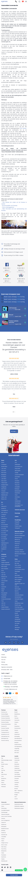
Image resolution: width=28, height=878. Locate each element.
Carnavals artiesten (19, 595)
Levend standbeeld (5, 804)
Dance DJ (17, 547)
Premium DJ (4, 518)
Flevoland (17, 778)
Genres (3, 756)
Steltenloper (17, 464)
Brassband (3, 474)
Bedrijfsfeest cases (19, 603)
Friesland (16, 786)
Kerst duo (17, 586)
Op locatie (17, 623)
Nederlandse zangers (19, 808)
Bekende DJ (17, 541)
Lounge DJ (3, 514)
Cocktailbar (3, 836)
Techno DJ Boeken (19, 549)
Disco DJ (3, 516)
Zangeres (3, 560)
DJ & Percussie (4, 530)
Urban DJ (17, 545)
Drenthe (16, 780)
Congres (16, 722)
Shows (16, 478)
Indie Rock (3, 784)
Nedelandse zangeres (19, 806)
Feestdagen (17, 571)
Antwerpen (17, 792)
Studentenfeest (18, 744)
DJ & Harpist (4, 538)
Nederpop (3, 786)
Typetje (16, 472)
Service (16, 625)
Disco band (3, 480)
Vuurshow (17, 480)
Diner (16, 724)
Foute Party (3, 848)
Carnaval (17, 593)
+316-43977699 (14, 686)
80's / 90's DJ (4, 512)
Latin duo (3, 578)
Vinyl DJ (3, 540)
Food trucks (17, 561)
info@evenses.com (12, 689)
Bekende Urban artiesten (20, 553)
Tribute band (4, 482)
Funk (2, 776)
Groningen (17, 772)
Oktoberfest (17, 619)
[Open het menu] (26, 1)
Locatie (16, 756)
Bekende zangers (19, 533)
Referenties (3, 657)
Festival (16, 730)
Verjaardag (17, 748)
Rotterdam (17, 764)
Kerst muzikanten (18, 577)
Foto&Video (18, 520)
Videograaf (17, 528)
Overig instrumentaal (6, 599)
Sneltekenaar (18, 501)
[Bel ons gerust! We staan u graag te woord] (16, 1)
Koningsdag (17, 736)
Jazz (2, 768)
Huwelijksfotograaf (5, 810)
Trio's (2, 601)
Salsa (2, 766)
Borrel (16, 716)
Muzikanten (4, 556)
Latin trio (3, 603)
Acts (16, 462)
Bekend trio (17, 539)
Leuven (16, 798)
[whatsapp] (10, 642)
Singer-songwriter (5, 562)
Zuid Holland (17, 774)
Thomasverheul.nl (5, 732)
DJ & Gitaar (3, 536)
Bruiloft (16, 613)
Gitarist (2, 582)
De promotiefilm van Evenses (9, 205)
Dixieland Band (4, 484)
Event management (5, 820)
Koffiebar (3, 830)
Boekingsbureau (4, 738)
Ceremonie (17, 720)
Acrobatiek (17, 486)
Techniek (17, 615)
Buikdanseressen (5, 828)
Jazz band (3, 468)
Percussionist (4, 592)
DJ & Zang (3, 528)
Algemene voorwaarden (6, 667)
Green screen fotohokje (6, 816)
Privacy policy (4, 664)
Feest (16, 710)
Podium (2, 838)
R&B (2, 772)
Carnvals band (18, 597)
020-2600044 (14, 681)
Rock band (3, 472)
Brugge (16, 794)
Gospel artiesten (5, 607)
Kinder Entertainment (19, 609)
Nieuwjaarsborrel (18, 738)
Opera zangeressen (5, 564)
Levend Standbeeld (19, 474)
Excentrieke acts (18, 466)
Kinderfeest (17, 492)
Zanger (3, 558)
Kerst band (3, 488)
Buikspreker (3, 850)
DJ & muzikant (4, 524)
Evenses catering (5, 740)
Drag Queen (17, 468)
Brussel (16, 788)
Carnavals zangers (19, 599)
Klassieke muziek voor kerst (20, 584)
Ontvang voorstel (14, 875)
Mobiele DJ (3, 549)
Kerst (16, 573)
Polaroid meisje (18, 526)
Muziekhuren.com (5, 734)
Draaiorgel (3, 597)
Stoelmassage (4, 812)
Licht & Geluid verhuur (20, 569)
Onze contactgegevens (8, 207)
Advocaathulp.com (5, 736)
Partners (3, 710)
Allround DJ (3, 506)
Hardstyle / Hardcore (19, 551)
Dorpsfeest (17, 726)
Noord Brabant (18, 776)
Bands (2, 462)
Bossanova (3, 778)
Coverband (3, 464)
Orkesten (3, 490)
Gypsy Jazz (4, 497)
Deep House (4, 774)
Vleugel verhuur (4, 842)
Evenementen (17, 728)
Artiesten (3, 554)
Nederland (17, 758)
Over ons (3, 659)
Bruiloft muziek (4, 764)
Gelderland (17, 768)
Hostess (3, 818)
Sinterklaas (17, 497)
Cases (16, 601)
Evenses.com (4, 712)
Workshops (17, 627)
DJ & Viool (3, 532)
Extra (16, 559)
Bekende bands (18, 537)
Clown (16, 494)
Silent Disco (4, 545)
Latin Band (3, 478)
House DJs (17, 543)
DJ (2, 502)
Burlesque (17, 488)
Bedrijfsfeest (17, 621)
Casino (16, 516)
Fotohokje (17, 513)
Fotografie (17, 522)
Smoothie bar (4, 834)
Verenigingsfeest (18, 746)
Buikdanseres (18, 490)
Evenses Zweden (5, 722)
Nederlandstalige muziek (6, 760)
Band (2, 460)
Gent (16, 796)
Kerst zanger (4, 566)
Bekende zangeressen (20, 535)
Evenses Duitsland (5, 716)
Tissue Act (17, 484)
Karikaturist (3, 824)
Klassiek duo (4, 576)
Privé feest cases (18, 607)
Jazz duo (3, 574)
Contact (3, 654)
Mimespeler (3, 826)
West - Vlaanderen (18, 790)
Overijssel (17, 782)
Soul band (3, 470)
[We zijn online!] (25, 869)
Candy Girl (3, 822)
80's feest (17, 750)
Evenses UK (3, 726)
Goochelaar (17, 476)
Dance (2, 782)
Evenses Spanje (4, 730)
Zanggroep (3, 486)
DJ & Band (3, 476)
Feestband (3, 854)
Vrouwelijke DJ (4, 510)
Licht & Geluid (18, 567)
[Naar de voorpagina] (4, 1)
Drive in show (4, 844)
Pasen (16, 499)
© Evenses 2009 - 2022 (6, 669)
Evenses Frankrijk (5, 728)
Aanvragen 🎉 (14, 431)
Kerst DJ (3, 522)
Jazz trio (3, 605)
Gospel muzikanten (5, 609)
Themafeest (17, 611)
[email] (6, 642)
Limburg (16, 784)
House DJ (3, 520)
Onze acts (3, 802)
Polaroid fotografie (5, 814)
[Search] (19, 1)
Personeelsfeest (18, 740)
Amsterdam (17, 760)
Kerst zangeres (4, 568)
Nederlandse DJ (5, 542)
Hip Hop (3, 770)
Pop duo (3, 572)
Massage (17, 629)
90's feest (17, 752)
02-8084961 (14, 682)
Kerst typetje (17, 588)
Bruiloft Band (4, 466)
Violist (2, 590)
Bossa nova (3, 499)
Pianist (2, 584)
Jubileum (16, 732)
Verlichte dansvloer (20, 509)
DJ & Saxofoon (4, 526)
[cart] (23, 1)
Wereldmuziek (4, 494)
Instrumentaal (4, 580)
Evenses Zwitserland (5, 720)
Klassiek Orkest (4, 492)
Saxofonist (3, 586)
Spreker (16, 555)
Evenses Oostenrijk (5, 718)
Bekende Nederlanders (20, 802)
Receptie (16, 742)
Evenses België (4, 714)
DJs (2, 504)
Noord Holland (18, 770)
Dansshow (17, 482)
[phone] (14, 642)
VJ (1, 551)
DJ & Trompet (4, 534)
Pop (2, 758)
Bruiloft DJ (3, 508)
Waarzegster (17, 470)
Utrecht (16, 762)
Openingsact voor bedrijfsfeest (19, 505)
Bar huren (17, 563)
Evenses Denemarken (6, 724)
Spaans (2, 780)
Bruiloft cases (18, 605)
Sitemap (3, 662)
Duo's (2, 570)
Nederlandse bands (19, 804)
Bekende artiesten (19, 531)
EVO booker (23, 128)
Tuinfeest (17, 617)
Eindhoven (17, 766)
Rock (2, 762)
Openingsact (18, 503)
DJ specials (3, 547)
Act (16, 460)
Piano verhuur (18, 565)
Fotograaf (17, 524)
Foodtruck (3, 832)
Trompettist (3, 595)
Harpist (3, 588)
